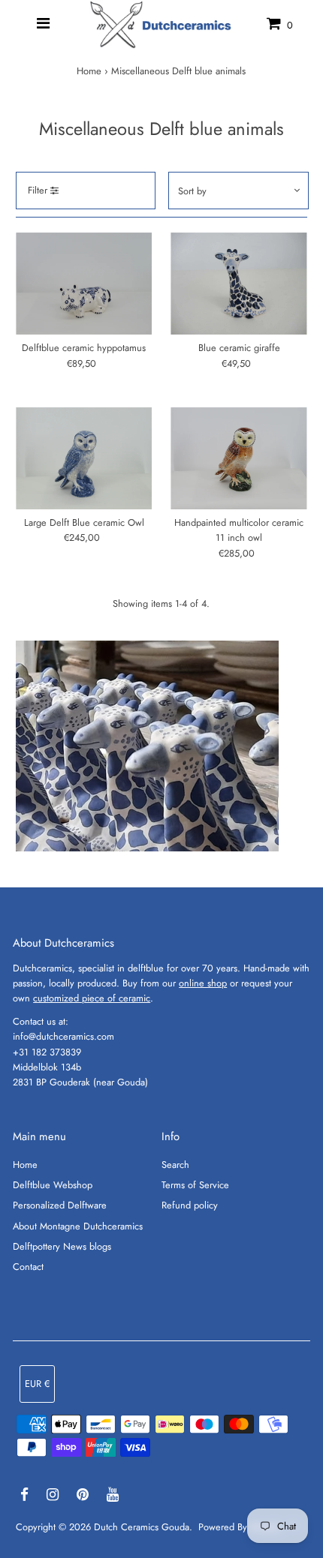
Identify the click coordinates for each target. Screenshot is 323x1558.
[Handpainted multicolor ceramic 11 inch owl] (238, 458)
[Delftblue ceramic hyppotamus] (84, 284)
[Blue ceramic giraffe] (238, 284)
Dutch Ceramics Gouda (141, 1527)
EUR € (37, 1383)
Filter (39, 190)
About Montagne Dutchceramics (78, 1226)
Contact (28, 1266)
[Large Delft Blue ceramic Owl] (84, 458)
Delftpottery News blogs (62, 1246)
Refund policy (190, 1205)
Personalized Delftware (60, 1205)
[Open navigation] (43, 24)
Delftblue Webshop (52, 1185)
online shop (203, 983)
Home (89, 71)
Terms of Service (195, 1185)
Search (175, 1164)
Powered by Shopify (239, 1527)
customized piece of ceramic (91, 998)
